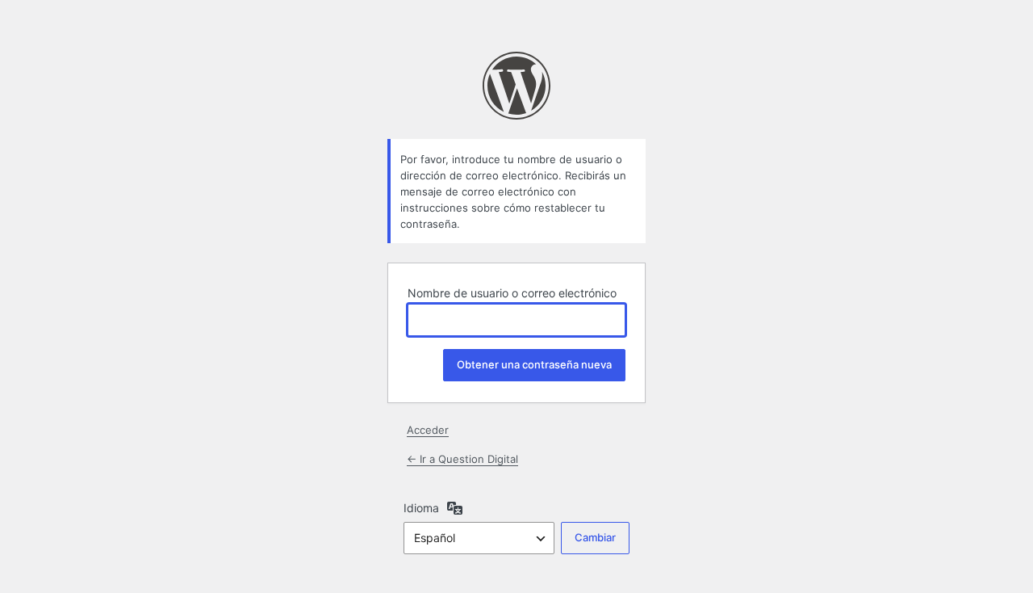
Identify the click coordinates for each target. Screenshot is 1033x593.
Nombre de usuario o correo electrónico (512, 293)
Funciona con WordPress (516, 86)
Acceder (428, 429)
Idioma (421, 508)
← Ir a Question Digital (462, 458)
